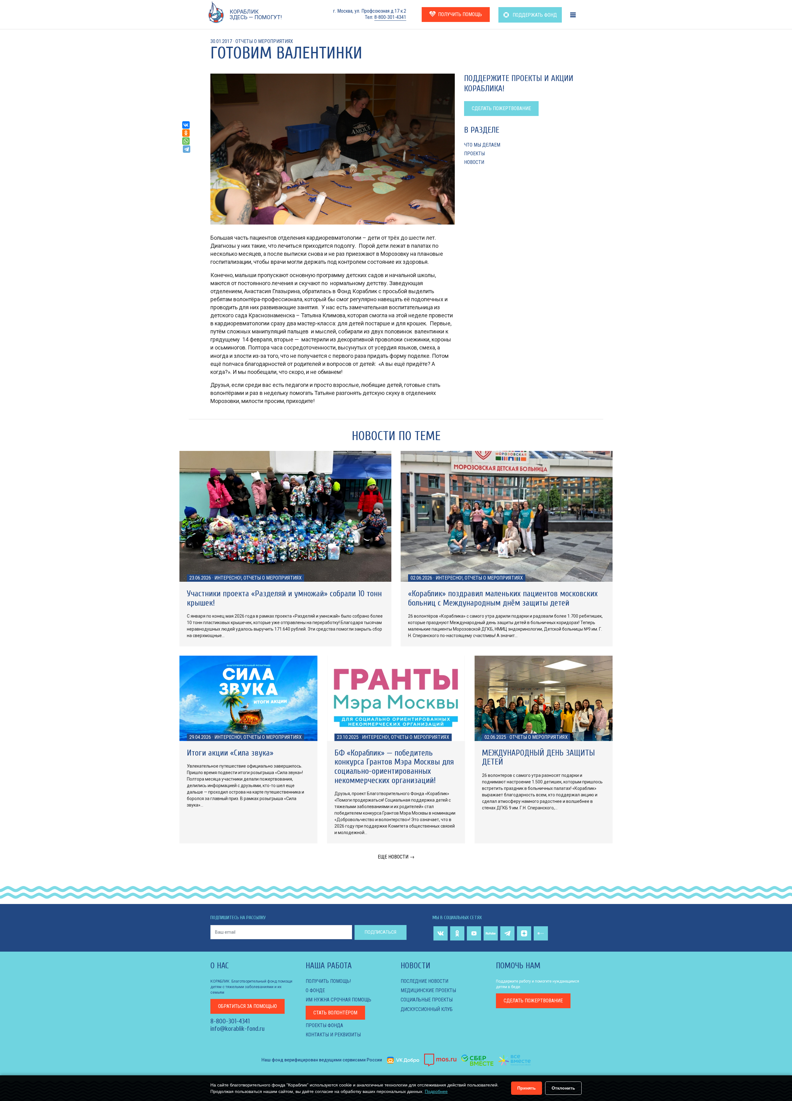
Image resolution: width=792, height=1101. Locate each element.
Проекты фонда (324, 1025)
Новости (474, 162)
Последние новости (424, 981)
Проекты (474, 153)
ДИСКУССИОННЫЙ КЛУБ (427, 1009)
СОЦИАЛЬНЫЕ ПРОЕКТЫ (427, 1000)
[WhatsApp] (186, 141)
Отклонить (563, 1088)
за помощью (247, 1006)
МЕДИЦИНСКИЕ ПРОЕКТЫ (428, 990)
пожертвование (533, 1001)
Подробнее (436, 1091)
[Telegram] (186, 149)
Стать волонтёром (335, 1013)
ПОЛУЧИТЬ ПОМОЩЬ (460, 14)
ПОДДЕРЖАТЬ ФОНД (534, 15)
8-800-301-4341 (390, 17)
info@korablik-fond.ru (237, 1028)
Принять (526, 1088)
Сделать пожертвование (501, 108)
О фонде (315, 990)
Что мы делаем (482, 145)
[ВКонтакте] (186, 125)
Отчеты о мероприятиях (264, 41)
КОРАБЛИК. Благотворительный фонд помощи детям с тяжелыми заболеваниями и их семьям (251, 987)
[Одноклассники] (186, 133)
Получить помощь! (328, 981)
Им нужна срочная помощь (338, 1000)
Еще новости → (396, 857)
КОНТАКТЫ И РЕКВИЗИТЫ (333, 1035)
